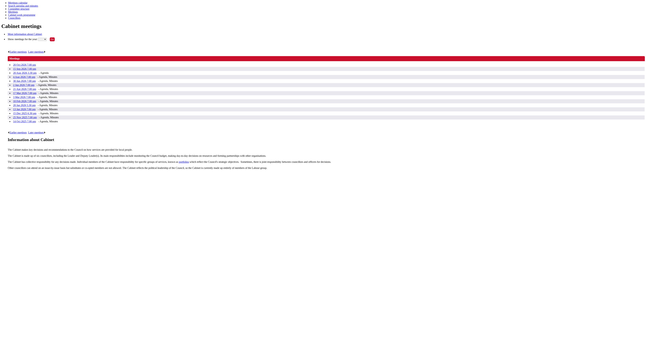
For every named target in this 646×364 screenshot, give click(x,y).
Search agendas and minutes (23, 5)
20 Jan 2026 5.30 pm (24, 105)
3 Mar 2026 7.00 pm (24, 97)
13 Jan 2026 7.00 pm (24, 109)
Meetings (13, 11)
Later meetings (36, 51)
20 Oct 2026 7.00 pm (24, 64)
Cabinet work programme (21, 14)
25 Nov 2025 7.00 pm (25, 117)
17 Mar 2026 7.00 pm (24, 93)
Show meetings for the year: (23, 39)
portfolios (184, 161)
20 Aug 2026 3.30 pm (25, 72)
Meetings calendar (17, 2)
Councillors (14, 18)
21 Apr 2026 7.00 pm (24, 89)
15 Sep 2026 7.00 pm (24, 68)
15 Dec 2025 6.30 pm (24, 113)
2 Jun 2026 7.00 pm (23, 85)
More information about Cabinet (25, 34)
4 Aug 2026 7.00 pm (24, 76)
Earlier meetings (18, 51)
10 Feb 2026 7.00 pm (24, 101)
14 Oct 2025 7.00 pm (24, 121)
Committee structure (18, 8)
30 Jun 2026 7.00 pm (24, 81)
